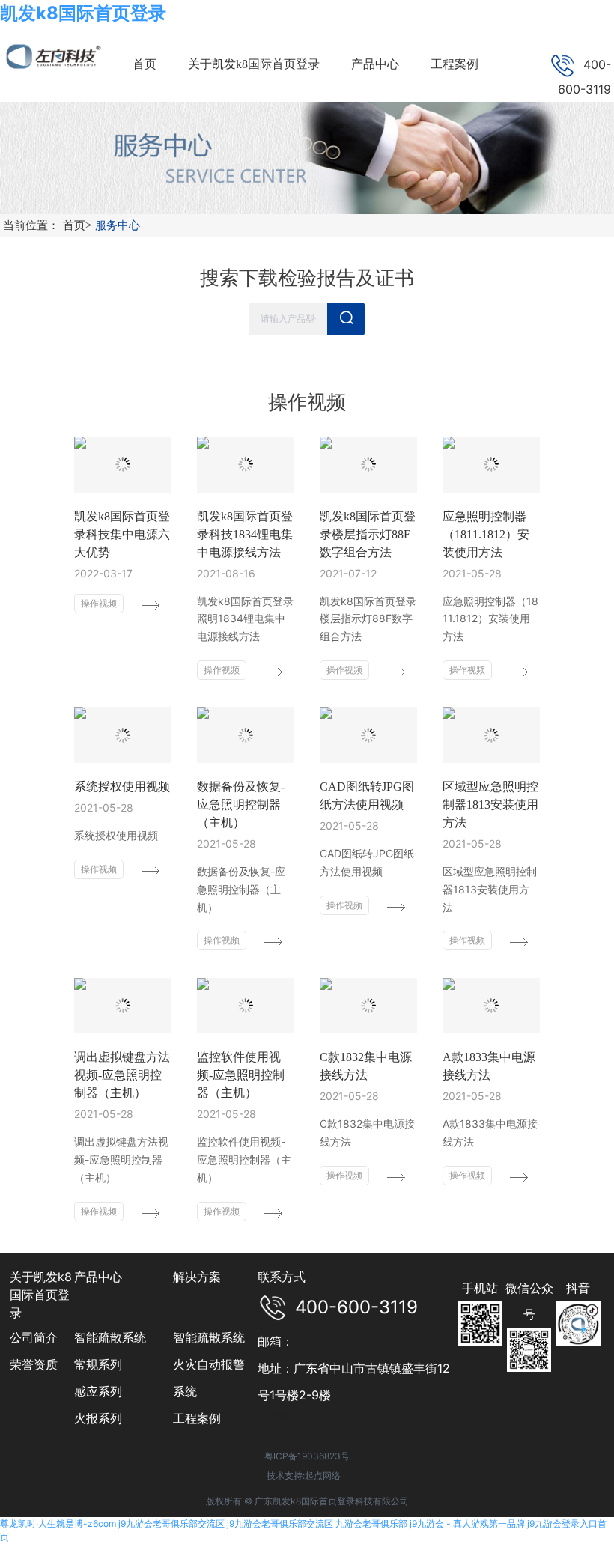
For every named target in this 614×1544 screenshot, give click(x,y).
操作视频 (99, 603)
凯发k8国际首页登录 (83, 13)
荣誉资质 (34, 1364)
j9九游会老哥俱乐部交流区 (171, 1523)
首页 (77, 225)
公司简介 (34, 1337)
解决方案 (197, 1276)
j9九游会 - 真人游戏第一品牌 (467, 1523)
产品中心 (98, 1276)
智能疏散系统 (110, 1337)
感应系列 (98, 1391)
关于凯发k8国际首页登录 (41, 1294)
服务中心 (117, 225)
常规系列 (98, 1364)
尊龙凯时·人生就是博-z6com (58, 1523)
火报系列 (98, 1418)
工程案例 (197, 1418)
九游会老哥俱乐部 (371, 1523)
